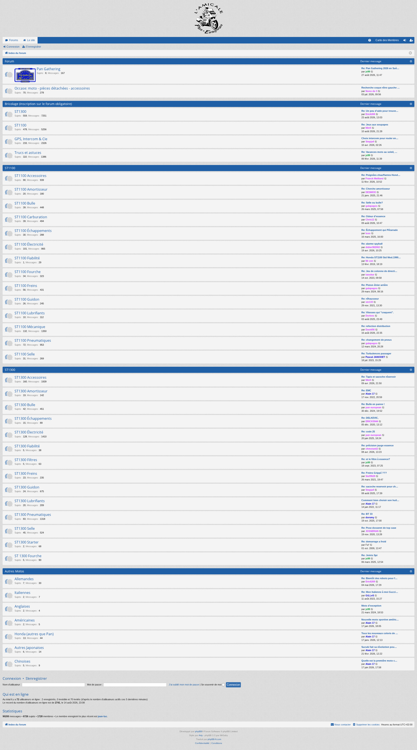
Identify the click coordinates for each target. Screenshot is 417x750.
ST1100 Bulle (25, 203)
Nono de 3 (371, 91)
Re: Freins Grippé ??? (374, 473)
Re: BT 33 (366, 514)
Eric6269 (370, 114)
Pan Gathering (48, 69)
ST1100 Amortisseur (31, 189)
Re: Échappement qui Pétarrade (379, 230)
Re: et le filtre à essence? (375, 459)
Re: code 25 (368, 431)
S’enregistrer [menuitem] (412, 41)
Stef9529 (370, 476)
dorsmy (370, 517)
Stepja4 (370, 141)
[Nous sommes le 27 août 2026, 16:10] (410, 53)
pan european (373, 407)
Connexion (13, 46)
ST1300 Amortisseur (31, 391)
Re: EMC (366, 390)
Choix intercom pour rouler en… (379, 138)
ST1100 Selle (25, 354)
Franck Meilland (375, 178)
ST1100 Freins (26, 285)
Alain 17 (370, 393)
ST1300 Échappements (33, 418)
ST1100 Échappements (33, 230)
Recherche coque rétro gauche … (380, 87)
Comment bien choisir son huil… (380, 500)
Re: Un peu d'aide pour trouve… (379, 111)
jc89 (368, 71)
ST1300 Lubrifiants (30, 500)
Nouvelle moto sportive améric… (380, 619)
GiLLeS (370, 595)
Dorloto (370, 315)
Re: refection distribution (375, 326)
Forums (13, 40)
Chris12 (370, 219)
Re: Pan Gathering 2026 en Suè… (380, 68)
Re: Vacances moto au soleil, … (379, 152)
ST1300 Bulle (25, 404)
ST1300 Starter (27, 542)
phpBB (198, 731)
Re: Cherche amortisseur (375, 188)
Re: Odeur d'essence (373, 216)
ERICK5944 (372, 421)
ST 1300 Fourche (28, 555)
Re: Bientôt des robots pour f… (379, 578)
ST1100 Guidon (27, 299)
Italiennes (22, 592)
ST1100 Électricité (29, 244)
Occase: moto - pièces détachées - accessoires (52, 88)
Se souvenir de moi (211, 684)
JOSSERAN (372, 531)
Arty (201, 735)
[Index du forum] (208, 18)
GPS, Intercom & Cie (31, 139)
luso (368, 233)
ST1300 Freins (26, 473)
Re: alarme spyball (371, 243)
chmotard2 (372, 448)
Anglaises (22, 606)
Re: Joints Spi (369, 555)
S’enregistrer (33, 46)
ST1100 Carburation (31, 217)
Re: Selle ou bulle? (372, 202)
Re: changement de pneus (376, 339)
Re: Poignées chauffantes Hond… (380, 175)
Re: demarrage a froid (373, 541)
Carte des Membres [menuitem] (387, 40)
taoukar (370, 274)
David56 (370, 329)
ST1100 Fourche (28, 271)
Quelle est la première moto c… (379, 660)
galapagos (371, 206)
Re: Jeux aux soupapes (374, 124)
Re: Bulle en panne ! (373, 404)
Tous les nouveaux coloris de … (379, 633)
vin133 (369, 302)
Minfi (368, 128)
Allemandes (24, 579)
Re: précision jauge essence (377, 445)
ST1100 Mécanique (30, 326)
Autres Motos (14, 571)
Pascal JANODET (375, 357)
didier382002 (373, 247)
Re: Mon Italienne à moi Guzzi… (379, 592)
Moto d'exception (371, 605)
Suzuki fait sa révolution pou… (379, 647)
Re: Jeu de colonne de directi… (379, 271)
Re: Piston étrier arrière (374, 285)
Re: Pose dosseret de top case (378, 528)
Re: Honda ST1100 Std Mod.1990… (381, 257)
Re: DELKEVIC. (370, 418)
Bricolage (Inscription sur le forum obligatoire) (38, 104)
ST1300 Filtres (26, 459)
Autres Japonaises (29, 647)
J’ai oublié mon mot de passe (184, 684)
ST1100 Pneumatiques (33, 340)
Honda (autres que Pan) (34, 634)
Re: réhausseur (370, 298)
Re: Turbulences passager (376, 353)
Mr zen (369, 261)
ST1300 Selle (25, 528)
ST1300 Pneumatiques (33, 514)
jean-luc (102, 716)
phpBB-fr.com (214, 739)
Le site (31, 40)
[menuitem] (369, 40)
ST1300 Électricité (29, 432)
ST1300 (20, 111)
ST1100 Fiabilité (27, 258)
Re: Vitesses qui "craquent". (377, 312)
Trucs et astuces (28, 152)
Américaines (25, 620)
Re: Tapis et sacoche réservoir (378, 376)
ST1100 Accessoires (30, 175)
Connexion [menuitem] (405, 41)
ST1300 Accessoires (30, 377)
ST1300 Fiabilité (27, 446)
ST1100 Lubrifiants (30, 313)
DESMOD (371, 192)
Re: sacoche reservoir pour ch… (379, 486)
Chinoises (22, 661)
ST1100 (20, 125)
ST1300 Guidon (27, 487)
